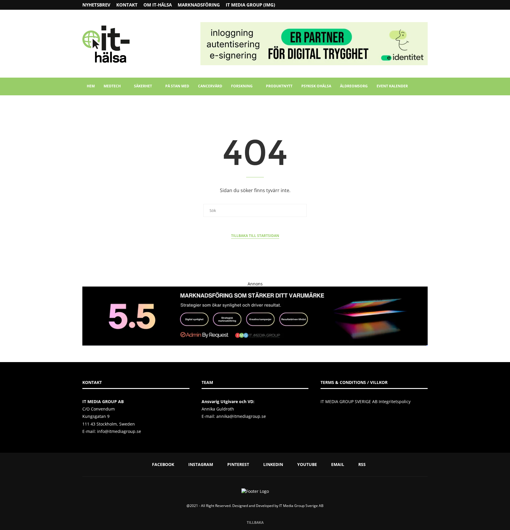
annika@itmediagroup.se (241, 416)
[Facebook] (403, 5)
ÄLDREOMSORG (354, 86)
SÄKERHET (143, 86)
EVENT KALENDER (392, 86)
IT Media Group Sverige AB (301, 505)
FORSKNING (242, 86)
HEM (91, 86)
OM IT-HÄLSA (157, 5)
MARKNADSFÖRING (199, 5)
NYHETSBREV (96, 5)
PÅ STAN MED (177, 86)
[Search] (425, 86)
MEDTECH (112, 86)
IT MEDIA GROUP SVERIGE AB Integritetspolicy (366, 401)
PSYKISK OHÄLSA (316, 86)
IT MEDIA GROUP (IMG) (250, 5)
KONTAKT (127, 5)
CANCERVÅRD (210, 86)
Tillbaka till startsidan (255, 235)
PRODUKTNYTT (279, 86)
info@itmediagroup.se (119, 431)
